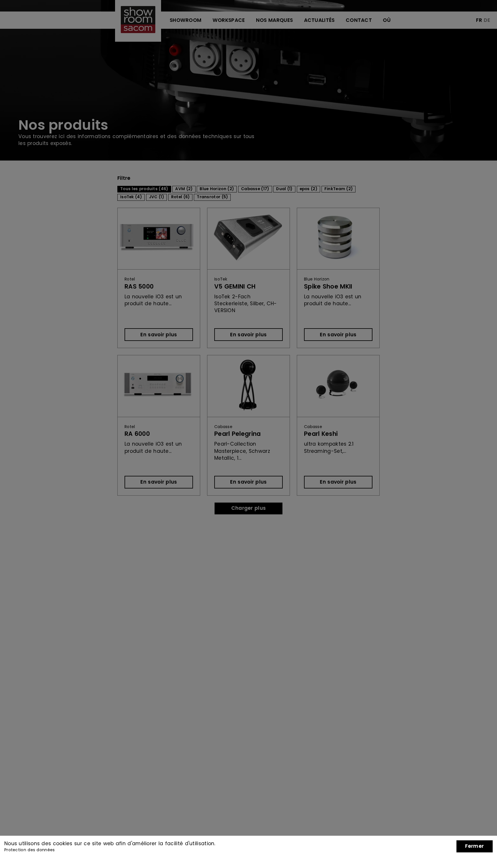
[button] (474, 846)
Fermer (474, 846)
